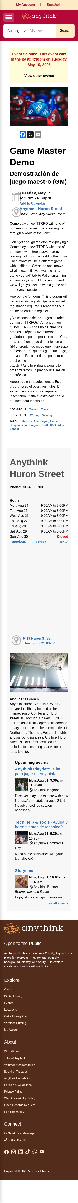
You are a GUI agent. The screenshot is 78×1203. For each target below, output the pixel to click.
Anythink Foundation (17, 1078)
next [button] (62, 541)
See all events (57, 903)
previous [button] (18, 541)
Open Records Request (19, 1105)
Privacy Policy (13, 1091)
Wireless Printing (15, 1023)
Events (8, 1002)
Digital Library (13, 996)
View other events (39, 75)
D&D (53, 425)
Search (65, 30)
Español (53, 4)
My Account (25, 4)
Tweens (34, 409)
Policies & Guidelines (18, 1085)
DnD (45, 425)
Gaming (47, 415)
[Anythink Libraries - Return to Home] (39, 17)
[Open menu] (8, 17)
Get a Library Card (16, 1016)
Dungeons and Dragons (25, 425)
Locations (10, 1009)
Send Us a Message (21, 1133)
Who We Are (12, 1051)
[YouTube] (42, 1153)
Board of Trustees (16, 1071)
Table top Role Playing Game (39, 421)
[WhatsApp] (34, 1152)
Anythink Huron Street (41, 208)
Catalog (9, 989)
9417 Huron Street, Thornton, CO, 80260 (39, 641)
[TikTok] (27, 1152)
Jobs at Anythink (15, 1058)
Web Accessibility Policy (19, 1098)
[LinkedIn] (20, 1152)
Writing (35, 415)
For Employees (14, 1111)
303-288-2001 (17, 1140)
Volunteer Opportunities (19, 1064)
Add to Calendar (32, 203)
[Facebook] (6, 1153)
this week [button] (38, 541)
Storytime (24, 870)
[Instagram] (13, 1152)
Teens (45, 409)
